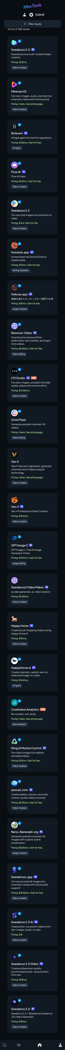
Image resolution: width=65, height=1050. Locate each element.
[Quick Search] (7, 1045)
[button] (19, 1045)
